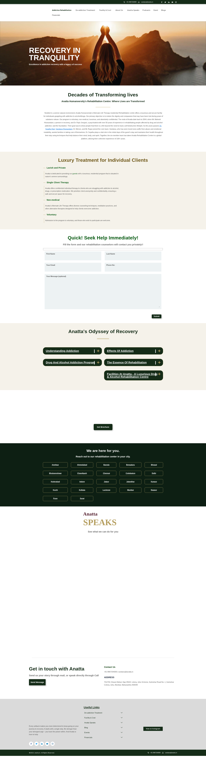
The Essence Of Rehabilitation (127, 362)
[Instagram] (175, 2)
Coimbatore (130, 473)
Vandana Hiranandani (64, 129)
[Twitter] (164, 2)
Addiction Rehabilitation (61, 10)
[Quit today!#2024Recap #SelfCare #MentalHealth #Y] (153, 711)
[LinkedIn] (168, 2)
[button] (62, 10)
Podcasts (146, 10)
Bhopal (154, 465)
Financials (56, 15)
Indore (82, 482)
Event (156, 10)
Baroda (106, 465)
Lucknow (106, 490)
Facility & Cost (105, 10)
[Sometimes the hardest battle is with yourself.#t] (169, 720)
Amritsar (55, 465)
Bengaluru (130, 465)
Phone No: (110, 265)
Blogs (163, 10)
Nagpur (154, 490)
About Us (119, 10)
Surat (82, 498)
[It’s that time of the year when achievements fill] (137, 720)
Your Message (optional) (56, 276)
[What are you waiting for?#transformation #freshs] (153, 720)
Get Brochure (103, 427)
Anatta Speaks (133, 10)
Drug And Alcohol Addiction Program (70, 362)
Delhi (154, 473)
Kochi (55, 490)
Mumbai (130, 490)
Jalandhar (130, 482)
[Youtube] (171, 2)
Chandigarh (82, 473)
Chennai (106, 473)
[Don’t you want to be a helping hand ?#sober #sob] (137, 711)
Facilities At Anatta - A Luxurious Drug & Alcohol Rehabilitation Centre (132, 375)
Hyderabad (55, 482)
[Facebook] (161, 2)
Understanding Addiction (62, 350)
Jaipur (106, 482)
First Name (50, 254)
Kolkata (82, 490)
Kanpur (154, 482)
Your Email (50, 265)
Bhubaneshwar (55, 473)
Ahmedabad (82, 465)
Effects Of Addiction (120, 350)
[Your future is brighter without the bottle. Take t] (169, 711)
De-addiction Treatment (85, 10)
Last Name (110, 254)
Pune (55, 498)
